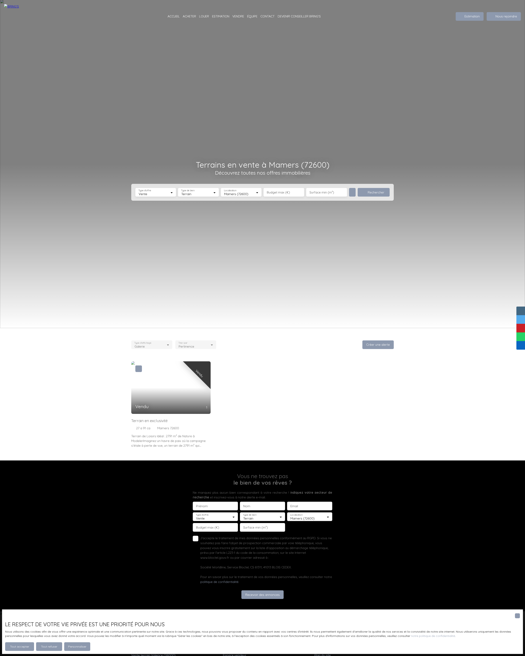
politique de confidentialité (219, 582)
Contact (267, 16)
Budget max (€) (278, 192)
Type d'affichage (142, 342)
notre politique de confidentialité (433, 636)
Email (294, 506)
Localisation (230, 190)
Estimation (220, 16)
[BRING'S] (24, 16)
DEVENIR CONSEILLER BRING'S (299, 16)
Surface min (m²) (321, 192)
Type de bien (187, 190)
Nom (246, 506)
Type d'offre (144, 190)
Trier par (182, 342)
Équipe (252, 16)
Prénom (202, 506)
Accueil (174, 16)
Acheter (189, 16)
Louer (204, 16)
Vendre (238, 16)
